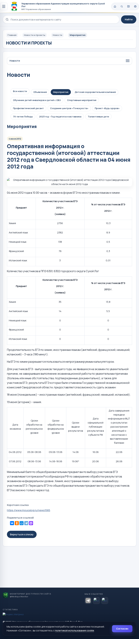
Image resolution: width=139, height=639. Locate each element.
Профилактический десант (28, 108)
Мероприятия (60, 92)
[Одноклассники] (17, 523)
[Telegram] (26, 523)
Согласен (122, 628)
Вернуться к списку (22, 534)
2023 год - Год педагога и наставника (60, 116)
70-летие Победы (23, 116)
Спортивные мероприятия (81, 100)
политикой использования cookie (74, 630)
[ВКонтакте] (12, 523)
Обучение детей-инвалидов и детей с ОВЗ (37, 100)
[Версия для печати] (135, 6)
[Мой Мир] (21, 523)
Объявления (40, 92)
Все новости (20, 91)
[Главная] (115, 6)
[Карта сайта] (128, 6)
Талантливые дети (98, 116)
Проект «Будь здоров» (107, 108)
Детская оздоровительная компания (95, 92)
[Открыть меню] (3, 6)
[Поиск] (122, 6)
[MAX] (31, 523)
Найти (129, 19)
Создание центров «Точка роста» (69, 108)
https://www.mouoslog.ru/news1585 (28, 510)
